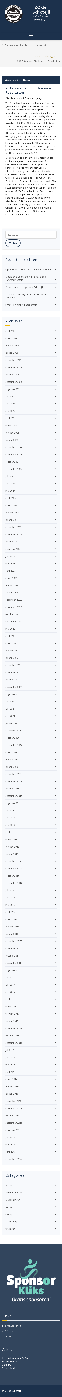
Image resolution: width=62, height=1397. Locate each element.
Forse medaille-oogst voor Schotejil (24, 287)
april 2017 (10, 999)
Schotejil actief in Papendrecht (21, 304)
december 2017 (13, 941)
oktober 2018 (12, 875)
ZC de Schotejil (41, 13)
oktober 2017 (12, 955)
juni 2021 (10, 708)
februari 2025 (12, 432)
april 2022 (10, 636)
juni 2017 (10, 984)
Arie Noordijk (13, 80)
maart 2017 (11, 1006)
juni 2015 (10, 1137)
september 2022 (13, 621)
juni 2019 (10, 817)
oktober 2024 (12, 461)
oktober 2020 (12, 737)
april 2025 (10, 418)
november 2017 (13, 948)
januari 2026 (11, 352)
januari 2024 (11, 519)
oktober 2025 (12, 374)
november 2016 (13, 1028)
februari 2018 (12, 926)
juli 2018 (9, 890)
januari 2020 (11, 766)
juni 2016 (10, 1057)
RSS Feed (9, 1331)
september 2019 (13, 795)
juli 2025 (9, 396)
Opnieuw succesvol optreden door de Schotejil (29, 269)
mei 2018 (10, 904)
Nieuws (9, 1207)
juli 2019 (9, 810)
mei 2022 (10, 628)
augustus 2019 (13, 803)
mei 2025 (10, 410)
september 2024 (13, 469)
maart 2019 (11, 839)
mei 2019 (10, 824)
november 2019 (13, 781)
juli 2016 (9, 1050)
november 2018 (13, 868)
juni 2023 (10, 556)
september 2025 (13, 381)
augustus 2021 (13, 694)
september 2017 (13, 962)
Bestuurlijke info (14, 1192)
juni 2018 (10, 897)
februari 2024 (12, 512)
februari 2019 (12, 846)
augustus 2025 (13, 389)
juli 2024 (9, 476)
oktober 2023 (12, 541)
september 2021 (13, 686)
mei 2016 (10, 1064)
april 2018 (10, 912)
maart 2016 (11, 1079)
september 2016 (13, 1042)
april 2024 (10, 498)
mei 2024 (10, 490)
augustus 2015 (13, 1130)
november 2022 (13, 607)
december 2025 (13, 360)
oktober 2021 (12, 679)
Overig (8, 1214)
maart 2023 (11, 578)
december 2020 (13, 730)
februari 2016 (12, 1086)
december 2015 (13, 1101)
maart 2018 (11, 919)
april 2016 (10, 1071)
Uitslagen (50, 56)
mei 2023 (10, 563)
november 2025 (13, 367)
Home (37, 56)
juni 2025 (10, 403)
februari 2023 (12, 585)
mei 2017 (10, 992)
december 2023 (13, 527)
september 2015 (13, 1122)
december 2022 (13, 599)
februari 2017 (12, 1013)
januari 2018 (11, 933)
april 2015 (10, 1151)
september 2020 (13, 745)
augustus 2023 (13, 548)
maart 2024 (11, 505)
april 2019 (10, 832)
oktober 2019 (12, 788)
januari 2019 (11, 854)
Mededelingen (12, 1199)
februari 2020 (12, 759)
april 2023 (10, 570)
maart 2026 (11, 338)
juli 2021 (9, 701)
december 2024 (13, 447)
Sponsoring (11, 1221)
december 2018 (13, 861)
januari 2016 (11, 1093)
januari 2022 (11, 657)
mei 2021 (10, 716)
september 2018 (13, 883)
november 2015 (13, 1108)
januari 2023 (11, 592)
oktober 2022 (12, 614)
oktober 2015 (12, 1115)
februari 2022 (12, 650)
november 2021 (13, 672)
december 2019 (13, 774)
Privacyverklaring (12, 1325)
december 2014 (13, 1159)
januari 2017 (11, 1021)
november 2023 (13, 534)
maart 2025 (11, 425)
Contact (8, 1336)
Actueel (9, 1185)
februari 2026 (12, 345)
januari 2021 (11, 723)
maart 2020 (11, 752)
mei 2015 (10, 1144)
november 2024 (13, 454)
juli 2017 (9, 977)
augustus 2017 (13, 970)
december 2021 (13, 665)
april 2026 (10, 331)
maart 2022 (11, 643)
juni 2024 (10, 483)
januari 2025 (11, 440)
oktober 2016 (12, 1035)
